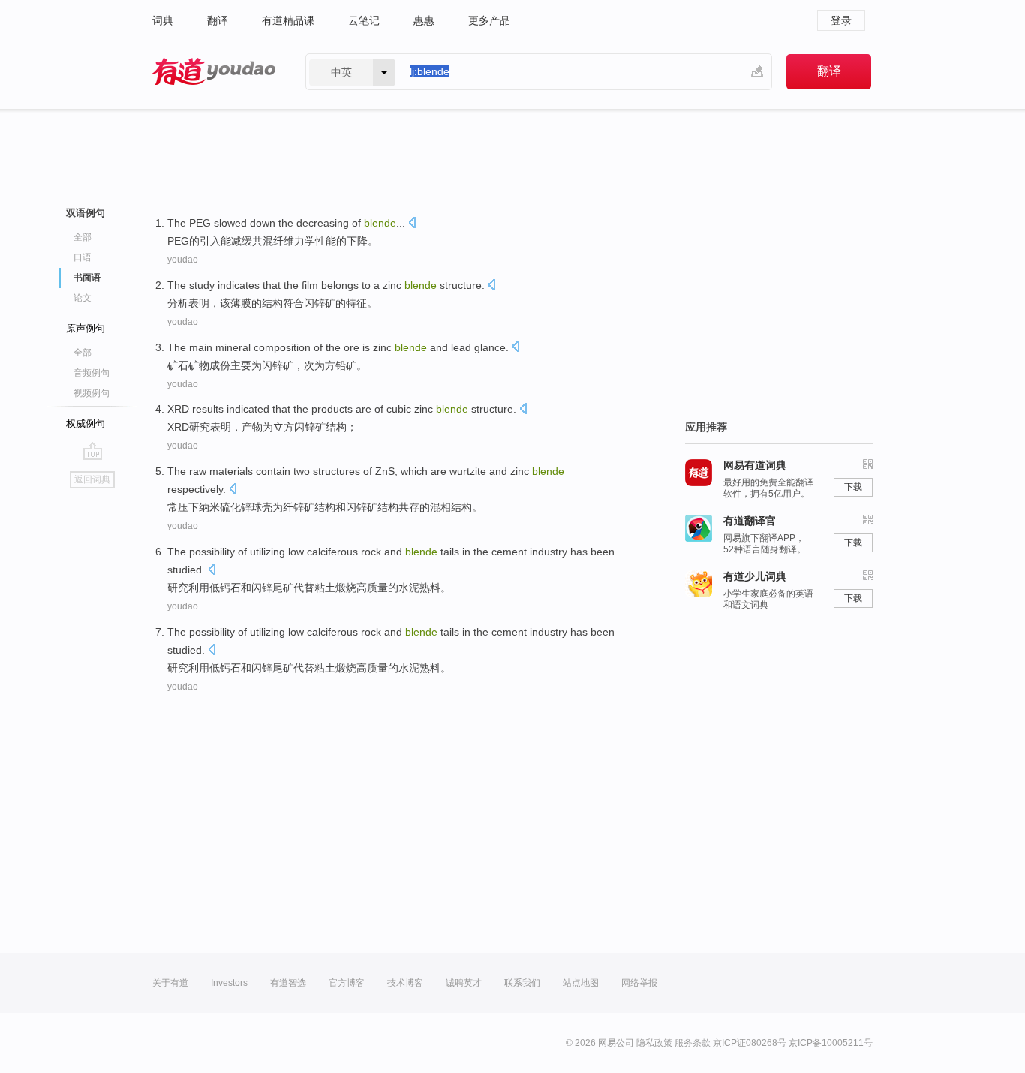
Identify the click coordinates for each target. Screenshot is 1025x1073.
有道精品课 (288, 20)
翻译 (217, 20)
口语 (83, 257)
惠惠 (423, 20)
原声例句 (85, 328)
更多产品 (489, 20)
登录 (841, 20)
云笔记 (364, 20)
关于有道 (170, 983)
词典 (162, 20)
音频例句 (92, 373)
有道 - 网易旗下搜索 (213, 72)
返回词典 (92, 479)
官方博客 (347, 983)
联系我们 (522, 983)
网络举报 (639, 983)
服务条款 (693, 1043)
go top (92, 451)
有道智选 (288, 983)
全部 (83, 237)
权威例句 (85, 423)
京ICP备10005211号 (831, 1043)
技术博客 (405, 983)
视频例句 (92, 393)
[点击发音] (412, 224)
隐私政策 (654, 1043)
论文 (83, 298)
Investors (229, 983)
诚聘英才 (464, 983)
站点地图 (581, 983)
